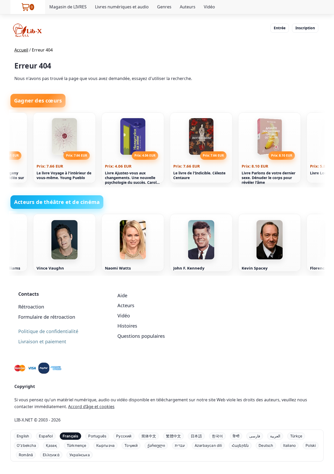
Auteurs (187, 7)
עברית (180, 445)
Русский (123, 436)
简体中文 (148, 436)
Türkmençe (76, 445)
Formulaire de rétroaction (46, 317)
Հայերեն (240, 445)
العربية (275, 436)
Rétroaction (31, 307)
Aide (122, 295)
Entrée (279, 27)
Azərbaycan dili (208, 445)
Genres (164, 7)
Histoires (127, 326)
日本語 (196, 436)
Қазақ (51, 445)
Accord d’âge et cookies (91, 406)
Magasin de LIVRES (68, 7)
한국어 (217, 436)
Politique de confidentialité (48, 331)
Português (97, 436)
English (23, 436)
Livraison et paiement (42, 341)
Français (71, 436)
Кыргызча (105, 445)
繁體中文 (173, 436)
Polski (311, 445)
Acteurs (125, 305)
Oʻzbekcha (26, 445)
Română (26, 455)
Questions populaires (141, 336)
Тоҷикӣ (131, 445)
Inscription (305, 27)
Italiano (289, 445)
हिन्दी (236, 436)
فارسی (254, 436)
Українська (79, 455)
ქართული (156, 445)
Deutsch (266, 445)
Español (45, 436)
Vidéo (209, 7)
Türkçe (296, 436)
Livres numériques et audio (122, 7)
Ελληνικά (51, 455)
